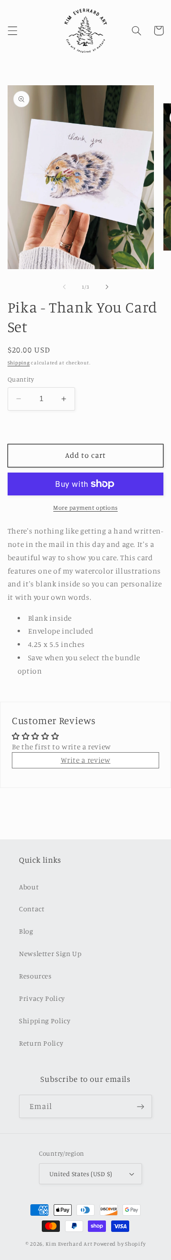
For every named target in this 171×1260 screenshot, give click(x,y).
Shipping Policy (44, 1021)
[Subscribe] (141, 1106)
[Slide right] (106, 286)
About (28, 887)
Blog (26, 931)
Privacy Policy (42, 998)
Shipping (19, 362)
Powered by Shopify (119, 1243)
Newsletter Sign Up (50, 953)
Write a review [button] (86, 760)
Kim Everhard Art (69, 1243)
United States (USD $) (81, 1174)
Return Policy (41, 1043)
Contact (31, 909)
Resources (35, 976)
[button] (12, 30)
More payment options (85, 507)
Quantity (21, 379)
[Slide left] (64, 286)
